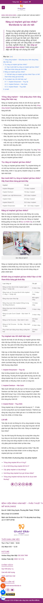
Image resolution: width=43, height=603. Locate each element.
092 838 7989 (23, 555)
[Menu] (3, 7)
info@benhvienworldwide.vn (11, 586)
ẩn (11, 56)
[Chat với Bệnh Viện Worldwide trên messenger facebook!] (3, 592)
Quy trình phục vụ (8, 569)
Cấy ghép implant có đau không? (15, 470)
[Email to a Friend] (23, 484)
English (26, 2)
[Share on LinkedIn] (30, 484)
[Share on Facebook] (16, 484)
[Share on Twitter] (19, 484)
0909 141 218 (19, 559)
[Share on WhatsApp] (12, 484)
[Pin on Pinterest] (27, 484)
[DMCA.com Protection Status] (8, 594)
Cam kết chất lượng (8, 572)
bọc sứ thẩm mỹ (26, 222)
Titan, (39, 150)
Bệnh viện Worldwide (9, 15)
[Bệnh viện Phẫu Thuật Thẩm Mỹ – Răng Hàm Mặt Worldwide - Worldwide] (21, 7)
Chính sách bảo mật (8, 576)
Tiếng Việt (15, 2)
